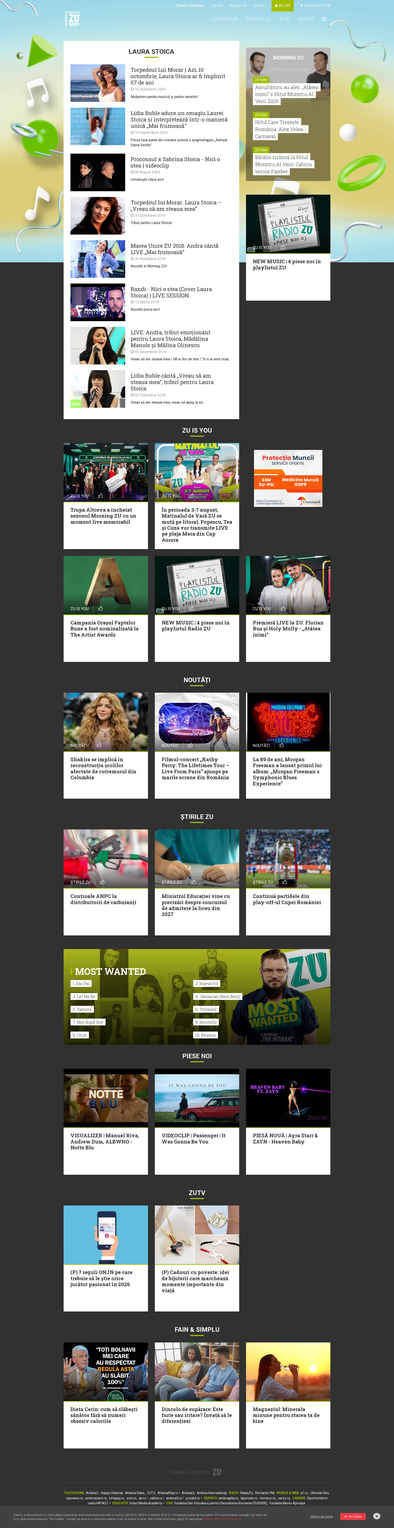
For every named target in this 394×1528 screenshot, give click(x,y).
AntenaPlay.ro (168, 1493)
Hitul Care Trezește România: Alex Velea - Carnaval (280, 129)
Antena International (211, 1493)
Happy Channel (112, 1493)
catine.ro (156, 1498)
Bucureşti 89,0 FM (316, 5)
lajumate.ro (249, 1498)
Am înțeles (355, 1516)
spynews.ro (74, 1498)
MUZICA (306, 19)
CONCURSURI (224, 19)
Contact (259, 5)
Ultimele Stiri (319, 1493)
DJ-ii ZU (217, 5)
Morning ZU (288, 58)
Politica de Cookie (321, 1516)
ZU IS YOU (197, 430)
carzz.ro (284, 1498)
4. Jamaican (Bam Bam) (217, 996)
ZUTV (151, 1493)
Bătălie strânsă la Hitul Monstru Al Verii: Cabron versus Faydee (283, 164)
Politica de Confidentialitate (222, 1519)
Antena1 (92, 1493)
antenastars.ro (95, 1498)
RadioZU (246, 1493)
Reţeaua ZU (238, 5)
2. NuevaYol (206, 983)
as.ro (142, 1498)
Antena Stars (134, 1493)
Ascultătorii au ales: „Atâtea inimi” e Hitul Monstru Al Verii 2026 (286, 94)
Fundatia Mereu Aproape (287, 1503)
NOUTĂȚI (197, 680)
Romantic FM (264, 1493)
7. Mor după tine (88, 1022)
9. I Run (80, 1035)
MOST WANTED (110, 971)
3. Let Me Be (84, 996)
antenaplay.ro (228, 1498)
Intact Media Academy (146, 1503)
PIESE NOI (197, 1056)
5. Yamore (82, 1009)
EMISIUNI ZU (258, 19)
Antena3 (188, 1493)
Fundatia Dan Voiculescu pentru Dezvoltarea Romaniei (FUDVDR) (220, 1503)
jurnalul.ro (193, 1498)
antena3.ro (174, 1498)
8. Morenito (206, 1022)
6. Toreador (206, 1009)
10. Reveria (205, 1035)
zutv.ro (131, 1498)
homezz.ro (267, 1498)
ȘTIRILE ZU (197, 817)
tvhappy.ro (116, 1498)
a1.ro (304, 1493)
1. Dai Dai (81, 983)
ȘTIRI (284, 19)
